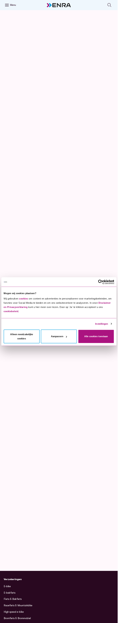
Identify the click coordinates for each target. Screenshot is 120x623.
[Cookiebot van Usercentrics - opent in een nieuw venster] (100, 282)
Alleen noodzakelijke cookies (21, 336)
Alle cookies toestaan (96, 336)
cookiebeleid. (11, 311)
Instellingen (101, 323)
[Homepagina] (58, 5)
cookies (23, 298)
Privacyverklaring (17, 307)
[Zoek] (109, 5)
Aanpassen (57, 336)
